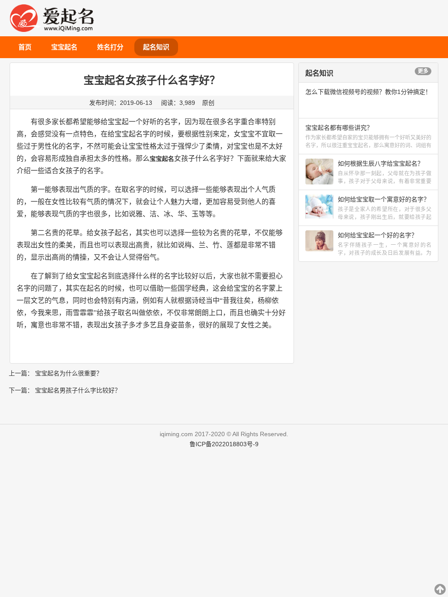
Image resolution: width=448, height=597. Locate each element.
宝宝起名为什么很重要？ (68, 373)
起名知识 (156, 47)
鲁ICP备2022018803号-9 (224, 444)
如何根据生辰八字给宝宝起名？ (381, 163)
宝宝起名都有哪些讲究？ (339, 127)
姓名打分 (110, 47)
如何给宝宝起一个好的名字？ (377, 235)
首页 (25, 47)
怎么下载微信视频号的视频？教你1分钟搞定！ (368, 91)
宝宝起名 (64, 47)
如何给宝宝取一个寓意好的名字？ (384, 199)
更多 (423, 71)
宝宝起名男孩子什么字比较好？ (78, 390)
